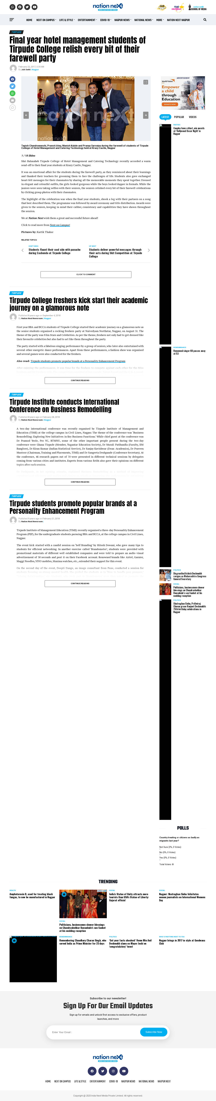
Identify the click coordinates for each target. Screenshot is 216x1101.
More (159, 20)
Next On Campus (45, 20)
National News (142, 20)
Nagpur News (122, 20)
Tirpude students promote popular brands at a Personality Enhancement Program (78, 361)
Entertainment (86, 20)
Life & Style (66, 20)
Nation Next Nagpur (178, 20)
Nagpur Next (164, 1081)
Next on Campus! (60, 225)
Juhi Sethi (26, 69)
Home (29, 20)
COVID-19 (105, 20)
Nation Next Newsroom (32, 318)
